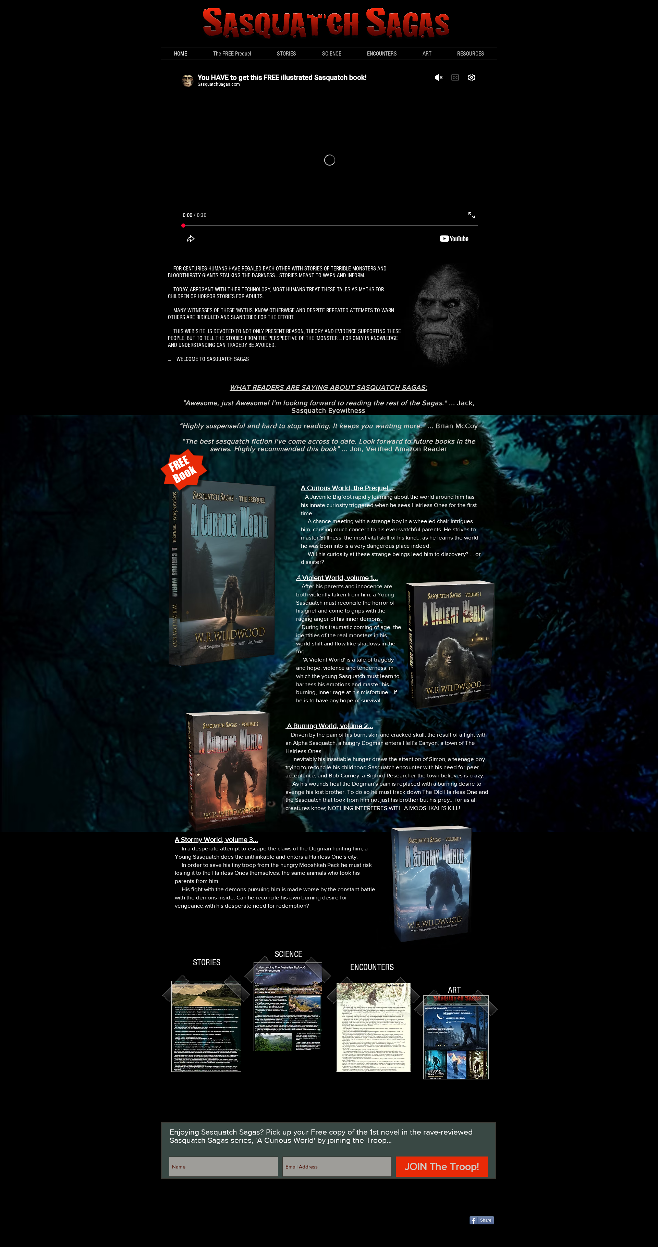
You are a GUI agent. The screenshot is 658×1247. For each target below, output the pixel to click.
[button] (331, 54)
